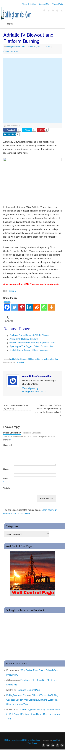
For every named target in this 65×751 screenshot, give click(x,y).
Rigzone (12, 290)
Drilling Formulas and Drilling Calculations (22, 739)
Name (5, 471)
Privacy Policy (57, 3)
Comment (6, 446)
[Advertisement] (32, 90)
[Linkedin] (29, 305)
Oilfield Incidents (10, 51)
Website (6, 487)
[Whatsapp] (44, 305)
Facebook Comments (32, 432)
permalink (20, 362)
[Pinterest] (21, 305)
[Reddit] (36, 305)
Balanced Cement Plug (28, 690)
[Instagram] (57, 11)
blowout (23, 358)
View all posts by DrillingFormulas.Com (34, 390)
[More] (51, 305)
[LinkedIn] (52, 11)
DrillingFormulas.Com (15, 46)
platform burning (51, 358)
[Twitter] (48, 11)
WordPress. (32, 743)
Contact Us (44, 3)
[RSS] (61, 11)
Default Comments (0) (12, 432)
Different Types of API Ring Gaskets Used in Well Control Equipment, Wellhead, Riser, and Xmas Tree (32, 700)
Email (5, 480)
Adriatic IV (14, 358)
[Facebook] (44, 11)
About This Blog (29, 3)
